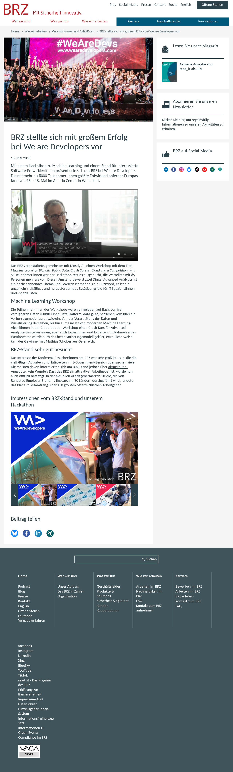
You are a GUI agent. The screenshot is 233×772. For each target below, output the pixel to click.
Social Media (128, 5)
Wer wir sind (21, 21)
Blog (113, 5)
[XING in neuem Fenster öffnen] (212, 171)
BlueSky (24, 666)
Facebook (26, 533)
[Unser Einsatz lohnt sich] (29, 757)
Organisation (67, 596)
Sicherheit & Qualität (113, 601)
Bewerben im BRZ (188, 587)
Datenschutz (27, 704)
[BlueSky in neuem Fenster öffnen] (189, 171)
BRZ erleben (184, 596)
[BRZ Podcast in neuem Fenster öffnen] (220, 171)
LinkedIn (38, 533)
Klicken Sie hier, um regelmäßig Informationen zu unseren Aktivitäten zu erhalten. (192, 124)
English (185, 5)
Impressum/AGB (30, 699)
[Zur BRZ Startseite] (16, 13)
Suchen (151, 559)
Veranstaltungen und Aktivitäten (73, 31)
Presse (146, 5)
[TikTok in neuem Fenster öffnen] (197, 171)
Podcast (24, 587)
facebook (25, 646)
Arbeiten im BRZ (148, 587)
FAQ (139, 601)
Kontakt (160, 5)
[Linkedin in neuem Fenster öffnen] (166, 171)
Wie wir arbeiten (95, 21)
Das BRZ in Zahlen (71, 591)
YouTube (24, 671)
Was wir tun (59, 21)
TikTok (23, 675)
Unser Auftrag (68, 587)
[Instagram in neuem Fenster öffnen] (181, 171)
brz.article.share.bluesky (14, 533)
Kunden (102, 606)
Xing (50, 533)
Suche (173, 5)
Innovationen (208, 21)
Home (15, 31)
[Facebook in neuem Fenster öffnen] (173, 171)
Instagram (25, 651)
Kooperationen (108, 611)
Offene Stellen (215, 6)
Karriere (133, 21)
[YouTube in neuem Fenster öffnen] (204, 171)
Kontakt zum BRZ (188, 601)
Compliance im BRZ (32, 738)
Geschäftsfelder (169, 21)
